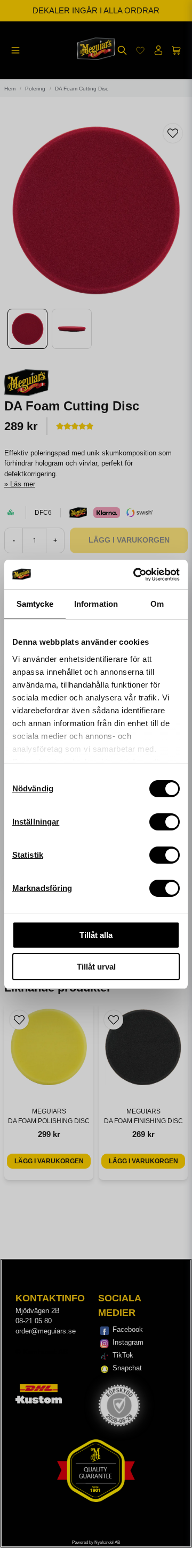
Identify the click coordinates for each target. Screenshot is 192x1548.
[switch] (164, 821)
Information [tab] (96, 603)
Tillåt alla (96, 935)
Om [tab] (157, 603)
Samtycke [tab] (35, 603)
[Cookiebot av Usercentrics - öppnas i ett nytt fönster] (135, 575)
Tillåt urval (96, 966)
